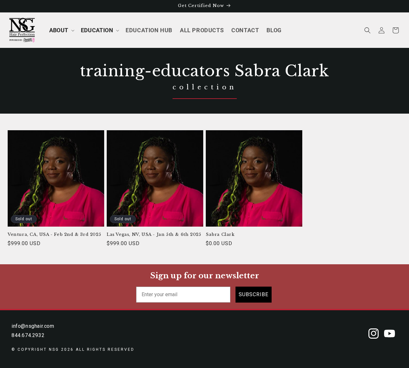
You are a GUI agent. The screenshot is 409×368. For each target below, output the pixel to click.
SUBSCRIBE (253, 294)
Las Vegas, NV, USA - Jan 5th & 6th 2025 (154, 234)
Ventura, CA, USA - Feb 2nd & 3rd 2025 (54, 234)
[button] (61, 30)
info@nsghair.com (33, 326)
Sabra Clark (220, 234)
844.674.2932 (28, 335)
